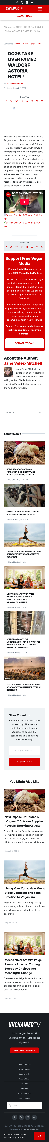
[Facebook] (6, 101)
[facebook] (14, 1117)
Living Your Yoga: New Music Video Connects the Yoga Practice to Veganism (24, 554)
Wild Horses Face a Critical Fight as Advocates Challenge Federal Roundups (24, 687)
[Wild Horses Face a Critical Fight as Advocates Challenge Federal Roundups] (24, 658)
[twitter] (22, 2)
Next (41, 412)
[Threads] (32, 101)
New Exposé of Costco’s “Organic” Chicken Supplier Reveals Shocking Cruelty (21, 472)
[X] (11, 101)
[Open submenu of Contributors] (41, 1088)
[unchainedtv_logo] (24, 1022)
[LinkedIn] (27, 101)
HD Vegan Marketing (30, 1129)
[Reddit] (21, 101)
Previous (10, 412)
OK (39, 1136)
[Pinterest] (37, 101)
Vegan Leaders (36, 44)
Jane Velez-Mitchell (15, 83)
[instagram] (27, 2)
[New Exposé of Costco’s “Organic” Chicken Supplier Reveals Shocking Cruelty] (24, 443)
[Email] (42, 101)
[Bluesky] (16, 101)
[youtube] (32, 2)
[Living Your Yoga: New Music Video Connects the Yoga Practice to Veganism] (24, 525)
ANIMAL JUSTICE (13, 27)
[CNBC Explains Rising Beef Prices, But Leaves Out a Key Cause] (24, 485)
